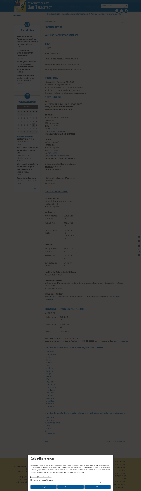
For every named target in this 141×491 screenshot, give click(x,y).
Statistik (50, 480)
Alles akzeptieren (43, 487)
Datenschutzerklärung (45, 477)
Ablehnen (97, 487)
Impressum (34, 477)
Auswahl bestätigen (70, 487)
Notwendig (35, 480)
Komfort (43, 480)
